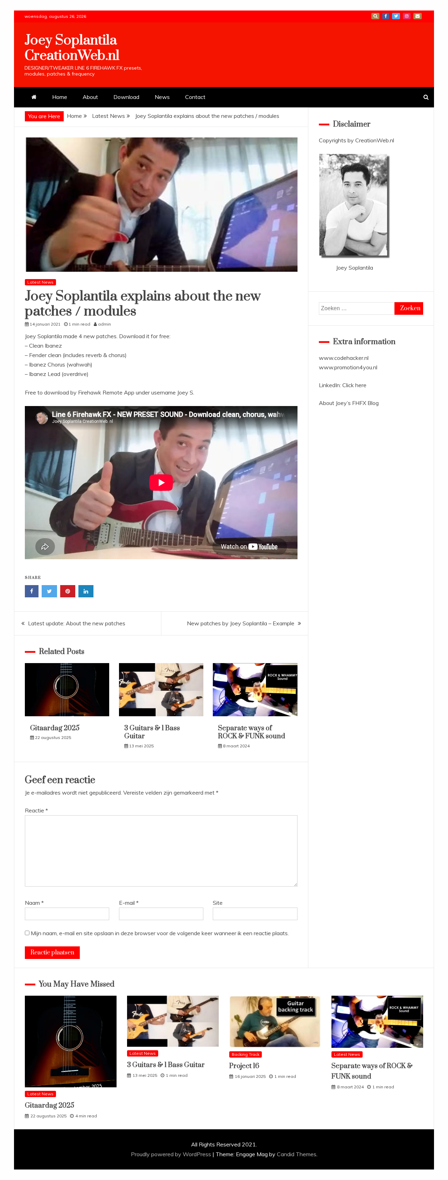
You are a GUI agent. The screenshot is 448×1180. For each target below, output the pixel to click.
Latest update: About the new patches (76, 623)
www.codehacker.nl (344, 357)
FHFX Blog (365, 402)
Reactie (36, 810)
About (90, 96)
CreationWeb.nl (374, 140)
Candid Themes (296, 1154)
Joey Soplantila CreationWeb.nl (71, 48)
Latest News (40, 282)
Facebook (385, 16)
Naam (34, 902)
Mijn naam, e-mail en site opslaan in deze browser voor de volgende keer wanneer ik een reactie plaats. (160, 933)
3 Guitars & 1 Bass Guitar (152, 732)
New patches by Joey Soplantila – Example (240, 623)
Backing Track (245, 1054)
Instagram (407, 16)
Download (126, 96)
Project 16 (244, 1066)
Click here (354, 385)
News (162, 96)
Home (59, 96)
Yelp (375, 16)
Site (218, 902)
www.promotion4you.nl (348, 367)
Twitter (396, 16)
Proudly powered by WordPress (171, 1154)
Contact (195, 96)
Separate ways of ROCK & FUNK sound (251, 732)
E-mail (417, 16)
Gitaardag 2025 (54, 728)
